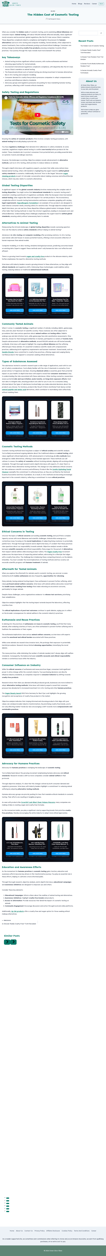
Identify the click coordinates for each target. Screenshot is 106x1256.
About (101, 3)
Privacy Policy (40, 1231)
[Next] (13, 942)
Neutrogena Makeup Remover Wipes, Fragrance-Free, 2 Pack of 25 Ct (15, 423)
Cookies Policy (67, 1231)
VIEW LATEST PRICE (15, 310)
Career (94, 4)
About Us (19, 1231)
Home (74, 4)
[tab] (7, 1198)
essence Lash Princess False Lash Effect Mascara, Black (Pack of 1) (60, 740)
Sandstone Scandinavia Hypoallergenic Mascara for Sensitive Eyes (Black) (37, 423)
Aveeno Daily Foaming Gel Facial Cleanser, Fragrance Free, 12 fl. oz (14, 508)
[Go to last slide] (7, 942)
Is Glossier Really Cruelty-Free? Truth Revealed (19, 922)
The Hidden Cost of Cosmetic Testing (92, 46)
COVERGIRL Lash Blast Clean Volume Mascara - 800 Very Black (60, 844)
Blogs (80, 4)
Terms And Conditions (82, 1231)
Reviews (87, 4)
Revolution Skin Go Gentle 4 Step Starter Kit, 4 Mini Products (15, 301)
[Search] (101, 33)
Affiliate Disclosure (53, 1231)
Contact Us (29, 1231)
